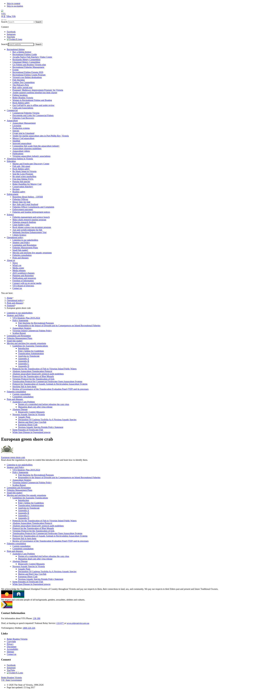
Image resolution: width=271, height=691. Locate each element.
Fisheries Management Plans (25, 247)
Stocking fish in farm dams (24, 386)
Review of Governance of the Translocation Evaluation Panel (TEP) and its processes (50, 389)
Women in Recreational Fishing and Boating (32, 100)
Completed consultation (22, 396)
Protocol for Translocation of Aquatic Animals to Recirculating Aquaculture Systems (49, 384)
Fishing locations (20, 95)
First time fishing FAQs (22, 179)
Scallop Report (19, 333)
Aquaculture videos (21, 151)
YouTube (11, 37)
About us (11, 260)
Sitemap (10, 651)
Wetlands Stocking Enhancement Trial (29, 232)
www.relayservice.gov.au (78, 623)
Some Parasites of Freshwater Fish (27, 430)
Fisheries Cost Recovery (23, 118)
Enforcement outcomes (22, 209)
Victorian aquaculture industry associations (31, 156)
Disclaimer (11, 646)
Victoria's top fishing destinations (27, 77)
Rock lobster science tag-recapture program (31, 227)
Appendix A (23, 358)
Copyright (11, 641)
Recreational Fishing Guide (24, 54)
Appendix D (23, 366)
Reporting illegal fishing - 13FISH (27, 197)
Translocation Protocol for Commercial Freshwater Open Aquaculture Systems (47, 381)
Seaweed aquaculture (21, 143)
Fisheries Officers (20, 199)
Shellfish (16, 141)
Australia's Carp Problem (23, 402)
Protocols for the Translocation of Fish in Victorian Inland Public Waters (44, 369)
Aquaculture (12, 120)
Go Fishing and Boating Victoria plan (29, 64)
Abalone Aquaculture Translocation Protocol (32, 371)
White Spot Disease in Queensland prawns (31, 432)
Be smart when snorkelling (24, 176)
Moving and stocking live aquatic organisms (32, 252)
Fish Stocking (18, 80)
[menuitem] (138, 313)
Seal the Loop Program (22, 174)
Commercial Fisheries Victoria (25, 113)
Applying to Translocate (29, 356)
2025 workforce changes (23, 273)
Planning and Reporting (23, 275)
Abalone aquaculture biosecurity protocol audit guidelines (38, 374)
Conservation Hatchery (22, 186)
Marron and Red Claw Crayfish (32, 422)
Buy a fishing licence (21, 52)
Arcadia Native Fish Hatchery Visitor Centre (32, 57)
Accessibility (12, 649)
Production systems (21, 128)
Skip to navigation (15, 6)
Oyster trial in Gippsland (23, 133)
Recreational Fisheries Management (28, 67)
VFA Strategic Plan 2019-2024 (26, 318)
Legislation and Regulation (24, 245)
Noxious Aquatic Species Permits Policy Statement (40, 427)
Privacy (10, 644)
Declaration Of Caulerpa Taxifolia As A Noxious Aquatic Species (47, 419)
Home (9, 298)
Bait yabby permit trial (22, 87)
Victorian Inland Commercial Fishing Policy (32, 330)
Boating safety (18, 191)
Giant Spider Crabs (20, 225)
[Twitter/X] (14, 39)
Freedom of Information (23, 280)
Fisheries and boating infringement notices (31, 212)
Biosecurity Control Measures (31, 412)
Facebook (11, 31)
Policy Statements (20, 320)
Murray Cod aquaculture (23, 138)
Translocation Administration (31, 353)
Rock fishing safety (21, 103)
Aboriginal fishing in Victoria (20, 158)
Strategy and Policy (21, 242)
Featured (11, 305)
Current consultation (21, 394)
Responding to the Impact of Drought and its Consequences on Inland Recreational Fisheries (59, 325)
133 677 (60, 623)
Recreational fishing (16, 49)
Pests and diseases (20, 258)
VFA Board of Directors (23, 286)
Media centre (18, 268)
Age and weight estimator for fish (27, 230)
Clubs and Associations (22, 108)
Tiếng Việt (11, 16)
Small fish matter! (20, 250)
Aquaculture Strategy (21, 328)
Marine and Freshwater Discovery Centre (30, 164)
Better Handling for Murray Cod (26, 184)
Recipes (15, 189)
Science (10, 214)
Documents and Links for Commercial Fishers (32, 115)
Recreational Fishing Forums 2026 (27, 72)
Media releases (19, 270)
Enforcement (12, 194)
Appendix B (23, 361)
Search (4, 22)
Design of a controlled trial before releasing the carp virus (43, 404)
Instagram (11, 34)
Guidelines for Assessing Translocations (30, 346)
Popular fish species (21, 181)
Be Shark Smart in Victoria (24, 171)
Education (11, 161)
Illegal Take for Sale (21, 202)
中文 (3, 16)
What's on (16, 265)
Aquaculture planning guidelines (26, 148)
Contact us (17, 288)
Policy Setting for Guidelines (31, 351)
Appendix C (23, 363)
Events (15, 69)
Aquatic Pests (24, 417)
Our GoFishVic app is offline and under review (33, 105)
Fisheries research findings (24, 222)
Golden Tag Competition (23, 82)
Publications (17, 153)
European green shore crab (13, 457)
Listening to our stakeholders (25, 240)
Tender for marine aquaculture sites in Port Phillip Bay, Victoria (40, 136)
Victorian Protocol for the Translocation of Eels (33, 379)
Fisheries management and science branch (31, 217)
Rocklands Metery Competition (26, 59)
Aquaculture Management (24, 123)
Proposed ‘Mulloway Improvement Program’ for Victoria (37, 90)
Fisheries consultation (22, 255)
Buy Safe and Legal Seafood (25, 204)
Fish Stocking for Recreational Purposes (36, 323)
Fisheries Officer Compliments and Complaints (33, 207)
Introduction (23, 348)
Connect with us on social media (26, 283)
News (15, 263)
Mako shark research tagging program (29, 219)
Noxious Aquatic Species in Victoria (28, 414)
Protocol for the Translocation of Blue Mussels (33, 376)
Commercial (12, 110)
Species (15, 130)
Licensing (16, 125)
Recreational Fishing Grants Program (28, 75)
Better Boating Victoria (22, 97)
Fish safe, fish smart (21, 166)
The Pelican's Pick (20, 85)
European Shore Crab (27, 424)
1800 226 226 (29, 628)
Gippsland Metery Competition (26, 62)
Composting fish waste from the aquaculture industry (35, 146)
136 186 (36, 618)
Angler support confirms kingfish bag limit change (34, 92)
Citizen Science (19, 235)
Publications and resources (24, 278)
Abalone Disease (20, 409)
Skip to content (13, 3)
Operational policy (15, 237)
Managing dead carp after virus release (35, 407)
